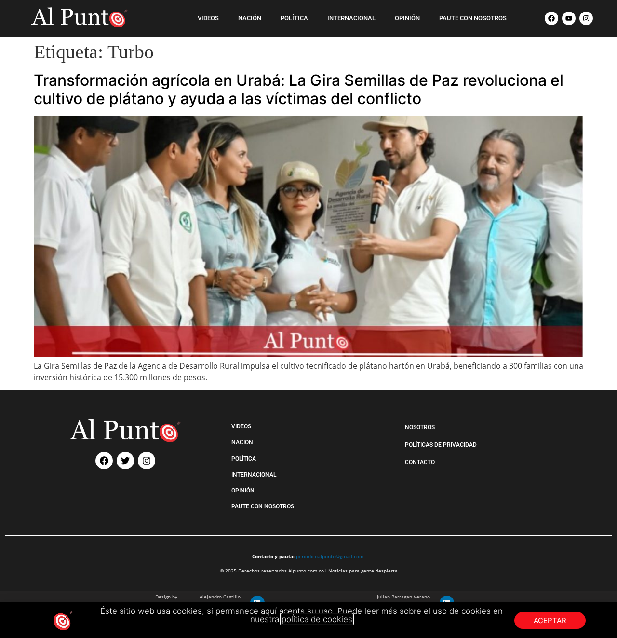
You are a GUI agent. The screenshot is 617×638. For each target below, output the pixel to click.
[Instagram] (586, 18)
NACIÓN (249, 18)
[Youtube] (569, 18)
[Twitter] (125, 460)
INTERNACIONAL (351, 18)
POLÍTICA (294, 18)
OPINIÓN (407, 18)
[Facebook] (551, 18)
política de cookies (317, 619)
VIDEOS (208, 18)
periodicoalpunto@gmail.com (329, 556)
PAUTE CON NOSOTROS (473, 18)
